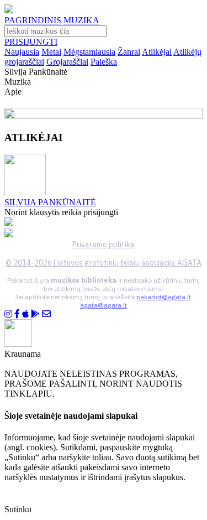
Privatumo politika (103, 244)
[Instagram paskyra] (8, 314)
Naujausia (21, 51)
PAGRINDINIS (32, 20)
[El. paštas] (46, 314)
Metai (51, 51)
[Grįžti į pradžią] (8, 10)
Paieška (104, 61)
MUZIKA (81, 20)
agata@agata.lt (103, 305)
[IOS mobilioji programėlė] (25, 314)
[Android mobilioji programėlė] (35, 314)
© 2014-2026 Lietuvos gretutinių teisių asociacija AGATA (103, 263)
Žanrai (129, 51)
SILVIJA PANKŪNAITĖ (50, 202)
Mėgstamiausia (89, 51)
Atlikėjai (157, 51)
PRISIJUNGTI (30, 41)
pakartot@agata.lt (163, 297)
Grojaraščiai (67, 61)
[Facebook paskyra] (17, 314)
